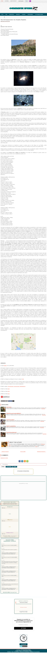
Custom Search (25, 650)
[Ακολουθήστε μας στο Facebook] (20, 461)
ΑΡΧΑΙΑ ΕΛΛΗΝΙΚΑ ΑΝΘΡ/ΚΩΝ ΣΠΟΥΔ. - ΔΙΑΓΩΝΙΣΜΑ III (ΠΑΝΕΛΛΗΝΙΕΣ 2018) (9, 553)
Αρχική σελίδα (22, 451)
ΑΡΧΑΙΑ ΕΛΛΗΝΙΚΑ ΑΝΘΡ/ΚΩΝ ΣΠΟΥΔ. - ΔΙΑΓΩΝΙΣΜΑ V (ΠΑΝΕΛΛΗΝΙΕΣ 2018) (9, 589)
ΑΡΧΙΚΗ (3, 466)
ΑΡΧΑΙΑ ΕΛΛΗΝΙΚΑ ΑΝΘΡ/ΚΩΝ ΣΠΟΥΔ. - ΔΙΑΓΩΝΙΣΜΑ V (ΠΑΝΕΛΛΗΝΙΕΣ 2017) (9, 572)
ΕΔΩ (23, 379)
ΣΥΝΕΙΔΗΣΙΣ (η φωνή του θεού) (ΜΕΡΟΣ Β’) (13, 413)
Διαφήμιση (32, 651)
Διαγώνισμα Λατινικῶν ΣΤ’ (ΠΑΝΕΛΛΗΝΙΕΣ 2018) (9, 558)
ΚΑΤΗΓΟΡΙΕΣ (9, 466)
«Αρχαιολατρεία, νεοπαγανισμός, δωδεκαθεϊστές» (17, 386)
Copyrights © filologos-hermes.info (9, 536)
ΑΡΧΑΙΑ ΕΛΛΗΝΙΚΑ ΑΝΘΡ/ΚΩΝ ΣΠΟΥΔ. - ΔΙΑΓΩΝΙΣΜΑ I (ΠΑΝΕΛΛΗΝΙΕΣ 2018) (9, 567)
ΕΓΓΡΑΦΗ (23, 628)
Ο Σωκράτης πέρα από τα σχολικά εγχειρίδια (9, 549)
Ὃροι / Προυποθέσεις (15, 651)
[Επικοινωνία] (27, 461)
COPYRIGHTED (23, 644)
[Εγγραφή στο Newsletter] (25, 461)
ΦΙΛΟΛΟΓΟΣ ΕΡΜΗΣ (27, 649)
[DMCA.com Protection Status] (4, 401)
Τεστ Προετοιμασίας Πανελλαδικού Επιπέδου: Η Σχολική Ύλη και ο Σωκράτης (10, 584)
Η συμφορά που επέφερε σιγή (11, 432)
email (36, 446)
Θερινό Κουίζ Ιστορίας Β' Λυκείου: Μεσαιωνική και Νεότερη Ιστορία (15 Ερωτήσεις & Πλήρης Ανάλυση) (9, 562)
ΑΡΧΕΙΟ (14, 466)
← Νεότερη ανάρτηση (5, 451)
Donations (9, 651)
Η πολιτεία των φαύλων (10, 419)
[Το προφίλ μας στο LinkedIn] (22, 461)
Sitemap (16, 650)
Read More (43, 408)
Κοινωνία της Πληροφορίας (24, 651)
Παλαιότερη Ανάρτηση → (41, 451)
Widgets (20, 650)
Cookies (30, 650)
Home (2, 14)
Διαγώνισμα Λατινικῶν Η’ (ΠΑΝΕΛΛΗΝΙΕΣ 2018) (9, 546)
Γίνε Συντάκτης (37, 651)
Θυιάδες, (5, 365)
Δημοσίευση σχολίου (4, 457)
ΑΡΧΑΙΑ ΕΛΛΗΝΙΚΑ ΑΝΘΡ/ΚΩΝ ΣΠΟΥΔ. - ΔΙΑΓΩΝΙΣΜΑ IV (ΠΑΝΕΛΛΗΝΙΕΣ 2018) (9, 580)
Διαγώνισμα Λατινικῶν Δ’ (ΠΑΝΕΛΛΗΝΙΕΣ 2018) (9, 576)
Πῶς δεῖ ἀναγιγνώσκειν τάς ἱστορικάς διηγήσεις (13, 19)
